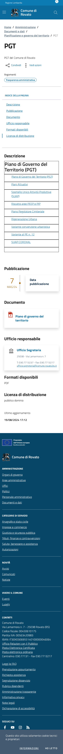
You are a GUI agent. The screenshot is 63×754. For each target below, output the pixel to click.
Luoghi (6, 604)
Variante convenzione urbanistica (30, 227)
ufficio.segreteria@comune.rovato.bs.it (37, 366)
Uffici (5, 486)
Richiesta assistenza (14, 675)
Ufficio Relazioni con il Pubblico (20, 644)
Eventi (6, 599)
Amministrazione (25, 27)
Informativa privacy (13, 697)
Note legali (8, 703)
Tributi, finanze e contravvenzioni (21, 538)
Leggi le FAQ (9, 664)
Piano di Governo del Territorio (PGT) (32, 177)
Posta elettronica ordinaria (17, 652)
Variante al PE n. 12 (22, 234)
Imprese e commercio (14, 527)
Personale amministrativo (17, 497)
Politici (6, 491)
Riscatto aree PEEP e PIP (25, 204)
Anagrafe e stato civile (15, 521)
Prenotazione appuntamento (19, 669)
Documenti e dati (14, 31)
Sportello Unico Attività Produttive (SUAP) (31, 194)
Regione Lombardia (13, 2)
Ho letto (51, 748)
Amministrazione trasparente (19, 692)
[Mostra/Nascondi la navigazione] (4, 12)
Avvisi (5, 568)
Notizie (6, 580)
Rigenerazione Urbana (24, 219)
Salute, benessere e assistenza (20, 544)
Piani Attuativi (19, 184)
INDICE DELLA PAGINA (17, 95)
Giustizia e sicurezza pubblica (18, 533)
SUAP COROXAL (21, 242)
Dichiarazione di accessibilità (18, 708)
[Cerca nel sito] (56, 12)
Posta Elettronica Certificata (18, 648)
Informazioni (29, 748)
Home (7, 27)
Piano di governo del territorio (29, 318)
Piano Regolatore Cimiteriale (27, 211)
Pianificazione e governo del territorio (26, 35)
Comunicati (8, 574)
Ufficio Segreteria (29, 350)
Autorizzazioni (10, 549)
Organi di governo (12, 475)
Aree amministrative (14, 480)
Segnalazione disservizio (16, 680)
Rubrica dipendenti (13, 686)
